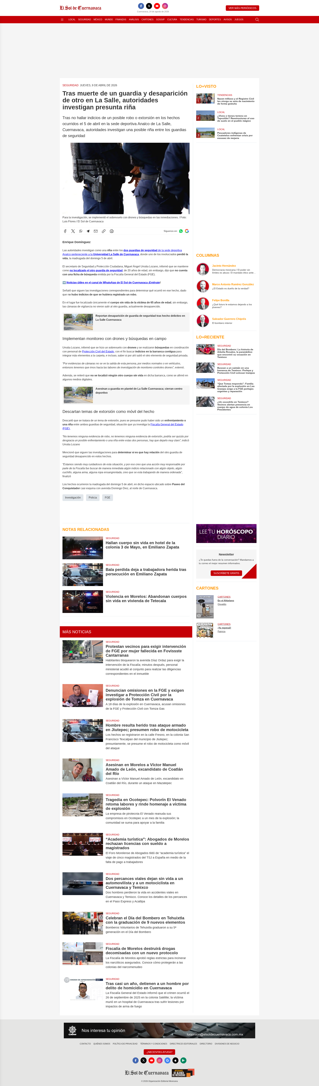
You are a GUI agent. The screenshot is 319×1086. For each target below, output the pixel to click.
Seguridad (84, 19)
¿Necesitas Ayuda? (159, 1052)
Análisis (134, 19)
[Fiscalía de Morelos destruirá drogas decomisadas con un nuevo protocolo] (82, 957)
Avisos (228, 19)
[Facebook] (141, 6)
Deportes (215, 19)
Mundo (109, 19)
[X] (149, 6)
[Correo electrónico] (95, 231)
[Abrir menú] (62, 19)
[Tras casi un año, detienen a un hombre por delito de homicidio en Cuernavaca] (82, 995)
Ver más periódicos (242, 8)
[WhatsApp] (80, 231)
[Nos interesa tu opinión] (159, 1030)
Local (71, 19)
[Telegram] (88, 231)
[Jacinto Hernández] (203, 269)
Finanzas (120, 19)
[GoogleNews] (167, 1060)
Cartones (148, 19)
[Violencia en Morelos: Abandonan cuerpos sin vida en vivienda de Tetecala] (82, 601)
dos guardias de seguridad (140, 250)
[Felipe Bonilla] (203, 303)
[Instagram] (165, 6)
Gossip (160, 19)
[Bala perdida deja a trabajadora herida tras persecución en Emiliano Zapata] (82, 574)
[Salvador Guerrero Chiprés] (203, 320)
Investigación (73, 497)
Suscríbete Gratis (226, 573)
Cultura (172, 19)
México (98, 19)
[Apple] (175, 1060)
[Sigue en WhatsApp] (181, 231)
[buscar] (257, 20)
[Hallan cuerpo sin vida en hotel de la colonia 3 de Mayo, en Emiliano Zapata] (82, 548)
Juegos (238, 19)
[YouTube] (157, 6)
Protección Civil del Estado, (98, 351)
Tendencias (187, 19)
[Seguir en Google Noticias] (187, 231)
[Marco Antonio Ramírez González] (203, 286)
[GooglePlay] (183, 1060)
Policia (93, 497)
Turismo (201, 19)
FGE (107, 497)
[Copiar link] (103, 231)
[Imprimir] (111, 231)
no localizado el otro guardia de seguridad (96, 270)
